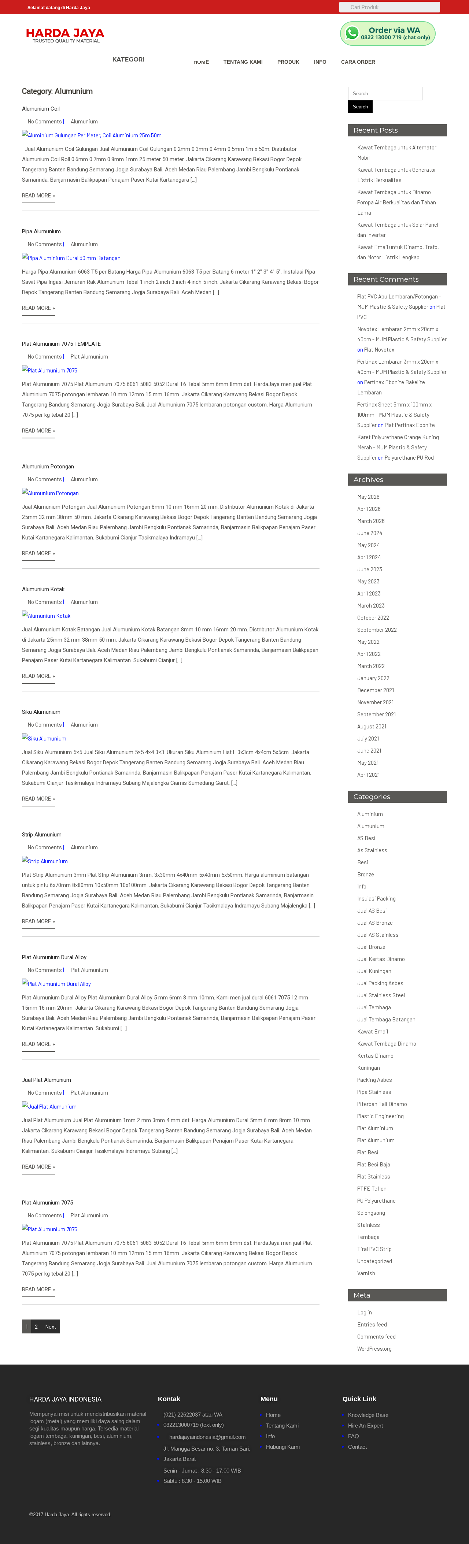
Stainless (368, 1224)
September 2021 (376, 714)
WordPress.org (374, 1348)
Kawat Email (372, 1031)
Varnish (366, 1273)
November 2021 (375, 702)
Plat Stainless (373, 1176)
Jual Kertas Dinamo (381, 958)
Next (50, 1326)
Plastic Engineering (380, 1116)
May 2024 (368, 545)
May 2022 (368, 641)
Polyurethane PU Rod (409, 457)
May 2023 (368, 581)
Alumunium (84, 121)
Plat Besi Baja (373, 1164)
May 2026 (368, 496)
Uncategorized (374, 1261)
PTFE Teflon (372, 1188)
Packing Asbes (374, 1079)
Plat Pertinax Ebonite (410, 425)
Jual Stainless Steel (381, 995)
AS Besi (366, 838)
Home (201, 62)
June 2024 (370, 533)
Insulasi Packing (376, 898)
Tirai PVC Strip (374, 1249)
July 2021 (368, 738)
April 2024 (369, 557)
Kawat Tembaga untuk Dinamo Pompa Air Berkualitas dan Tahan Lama (396, 202)
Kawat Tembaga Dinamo (386, 1043)
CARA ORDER (358, 62)
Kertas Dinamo (375, 1055)
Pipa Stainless (374, 1091)
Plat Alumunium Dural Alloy (54, 957)
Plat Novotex (379, 349)
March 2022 (371, 665)
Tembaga (368, 1236)
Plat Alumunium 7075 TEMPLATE (61, 344)
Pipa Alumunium (41, 231)
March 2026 (371, 520)
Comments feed (376, 1336)
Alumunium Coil (41, 108)
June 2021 (369, 750)
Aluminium (370, 813)
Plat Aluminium (375, 1128)
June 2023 (369, 569)
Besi (362, 862)
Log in (364, 1312)
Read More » (38, 195)
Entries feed (372, 1324)
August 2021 (371, 726)
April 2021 (368, 774)
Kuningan (368, 1067)
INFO (320, 62)
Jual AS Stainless (378, 934)
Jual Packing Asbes (380, 983)
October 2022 (373, 617)
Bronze (365, 874)
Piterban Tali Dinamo (382, 1104)
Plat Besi (367, 1152)
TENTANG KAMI (243, 62)
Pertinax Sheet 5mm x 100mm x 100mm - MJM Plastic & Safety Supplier (394, 414)
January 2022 (373, 678)
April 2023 (369, 593)
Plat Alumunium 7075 (47, 1202)
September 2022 (377, 629)
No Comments (44, 121)
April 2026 (369, 508)
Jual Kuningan (374, 971)
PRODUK (288, 62)
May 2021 (367, 762)
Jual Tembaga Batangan (386, 1019)
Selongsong (371, 1212)
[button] (158, 56)
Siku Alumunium (41, 712)
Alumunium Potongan (48, 466)
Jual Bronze (371, 946)
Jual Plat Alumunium (46, 1080)
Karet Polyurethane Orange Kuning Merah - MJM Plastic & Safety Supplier (398, 447)
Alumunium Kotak (43, 589)
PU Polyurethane (376, 1200)
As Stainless (372, 850)
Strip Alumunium (42, 834)
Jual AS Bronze (375, 922)
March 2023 (371, 605)
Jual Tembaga (374, 1007)
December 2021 (375, 690)
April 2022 (369, 653)
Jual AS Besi (372, 910)
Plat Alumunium (89, 356)
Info (361, 886)
